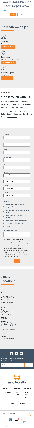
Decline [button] (21, 14)
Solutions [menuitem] (6, 389)
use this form (12, 117)
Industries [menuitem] (27, 389)
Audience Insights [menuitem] (22, 402)
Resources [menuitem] (8, 392)
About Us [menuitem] (18, 394)
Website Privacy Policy (20, 414)
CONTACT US (7, 78)
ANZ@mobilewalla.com (7, 338)
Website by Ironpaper (6, 426)
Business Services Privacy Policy (29, 414)
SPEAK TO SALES (8, 46)
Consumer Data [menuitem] (12, 402)
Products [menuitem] (17, 389)
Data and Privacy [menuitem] (26, 395)
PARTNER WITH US (8, 62)
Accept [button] (13, 14)
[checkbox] (16, 215)
